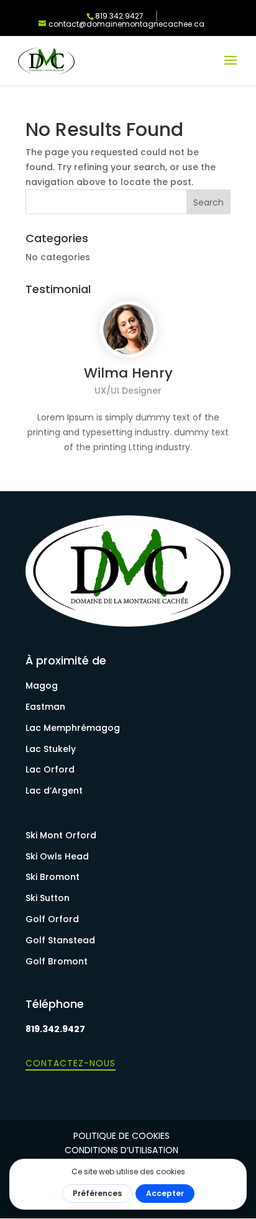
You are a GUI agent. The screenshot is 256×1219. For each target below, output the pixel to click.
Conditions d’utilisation (121, 1150)
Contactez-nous (70, 1063)
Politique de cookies (121, 1136)
